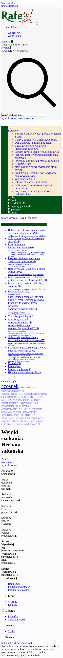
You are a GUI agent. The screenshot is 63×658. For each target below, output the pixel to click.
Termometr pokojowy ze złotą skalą (21, 410)
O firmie (12, 601)
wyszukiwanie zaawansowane (17, 118)
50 (14, 556)
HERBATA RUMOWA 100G (20, 416)
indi (15, 393)
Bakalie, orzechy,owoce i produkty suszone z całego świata (27, 233)
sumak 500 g (19, 414)
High (9, 414)
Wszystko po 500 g (25, 179)
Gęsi (29, 411)
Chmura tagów (9, 381)
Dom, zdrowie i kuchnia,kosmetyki (33, 142)
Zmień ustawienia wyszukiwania (9, 462)
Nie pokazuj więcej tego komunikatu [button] (20, 655)
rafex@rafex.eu (9, 5)
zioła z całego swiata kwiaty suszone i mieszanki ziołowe (26, 341)
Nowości (14, 363)
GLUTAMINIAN (26, 393)
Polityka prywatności (19, 586)
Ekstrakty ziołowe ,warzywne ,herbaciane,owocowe (30, 147)
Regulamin (14, 583)
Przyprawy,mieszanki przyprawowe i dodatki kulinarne (27, 354)
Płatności (13, 616)
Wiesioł (8, 405)
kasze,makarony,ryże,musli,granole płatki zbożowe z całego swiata (27, 278)
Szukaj (11, 631)
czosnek (9, 386)
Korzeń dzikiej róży (17, 424)
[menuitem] (35, 161)
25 (11, 556)
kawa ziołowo (24, 399)
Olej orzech (34, 424)
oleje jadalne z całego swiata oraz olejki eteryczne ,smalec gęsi (26, 298)
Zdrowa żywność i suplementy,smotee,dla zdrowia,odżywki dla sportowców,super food (26, 327)
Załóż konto (14, 35)
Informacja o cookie (18, 589)
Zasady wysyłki (16, 619)
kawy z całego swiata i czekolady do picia (37, 160)
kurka (21, 387)
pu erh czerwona (25, 421)
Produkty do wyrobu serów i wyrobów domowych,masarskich (23, 308)
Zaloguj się (14, 32)
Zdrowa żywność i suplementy (31, 182)
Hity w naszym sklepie (24, 372)
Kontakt (12, 604)
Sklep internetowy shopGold (16, 643)
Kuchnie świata (23, 163)
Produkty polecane (19, 369)
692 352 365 (8, 2)
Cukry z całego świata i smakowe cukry (36, 139)
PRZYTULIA (22, 408)
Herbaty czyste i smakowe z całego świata (37, 151)
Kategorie (6, 224)
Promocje (14, 366)
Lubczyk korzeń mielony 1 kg (21, 401)
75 (16, 556)
